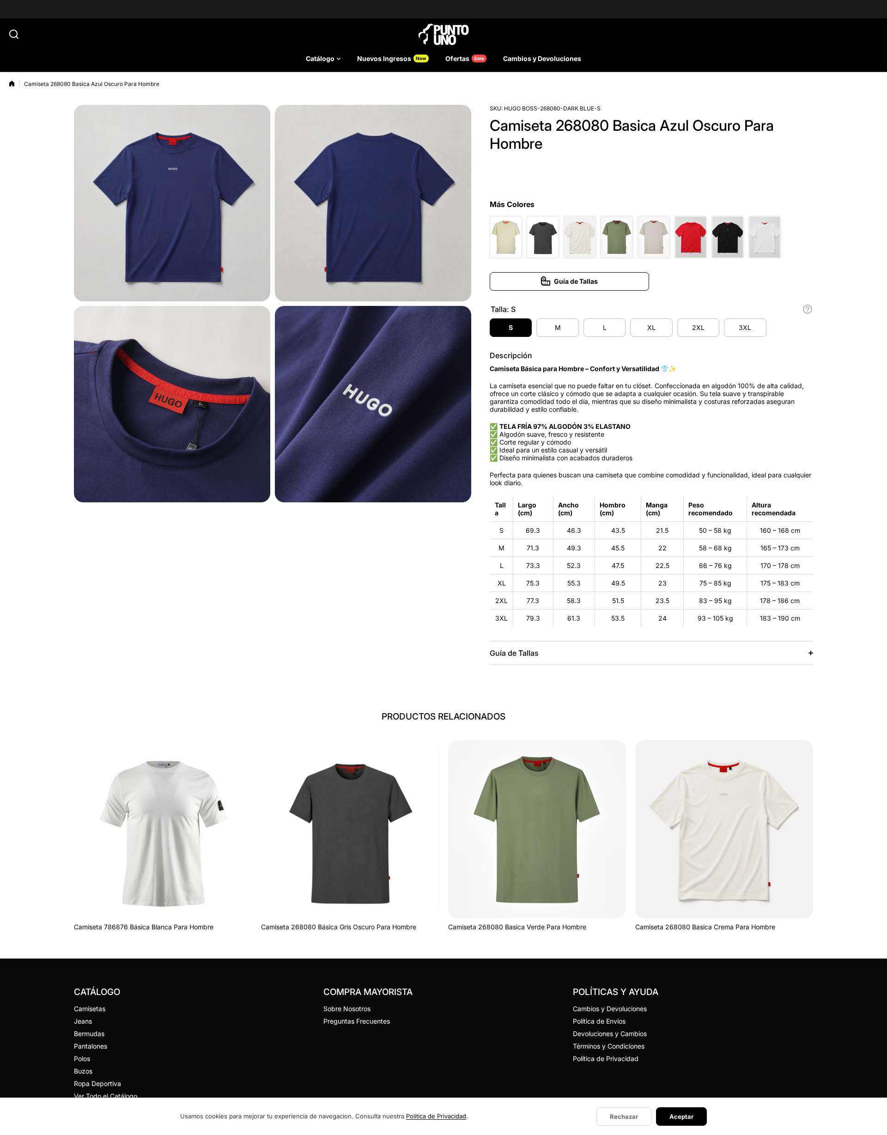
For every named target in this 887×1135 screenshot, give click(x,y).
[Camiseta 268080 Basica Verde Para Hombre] (537, 829)
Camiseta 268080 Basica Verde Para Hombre (517, 927)
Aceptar (681, 1116)
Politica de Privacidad (436, 1116)
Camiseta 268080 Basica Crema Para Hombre (705, 927)
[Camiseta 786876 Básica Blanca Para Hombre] (163, 829)
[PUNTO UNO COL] (443, 34)
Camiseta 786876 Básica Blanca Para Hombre (143, 927)
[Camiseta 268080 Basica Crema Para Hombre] (724, 829)
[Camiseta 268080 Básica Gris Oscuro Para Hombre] (350, 829)
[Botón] (807, 309)
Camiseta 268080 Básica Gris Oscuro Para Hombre (338, 927)
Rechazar (624, 1116)
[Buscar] (13, 34)
